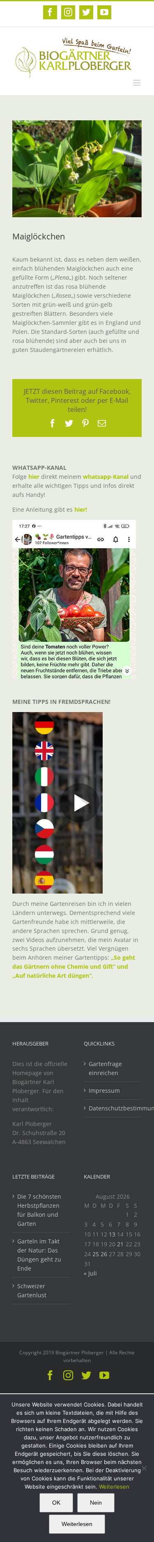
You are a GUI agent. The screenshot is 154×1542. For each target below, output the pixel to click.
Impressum (104, 1090)
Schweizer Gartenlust (31, 1290)
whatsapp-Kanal (106, 476)
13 (112, 1234)
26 (104, 1254)
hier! (81, 509)
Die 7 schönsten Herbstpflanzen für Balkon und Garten (39, 1210)
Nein (96, 1502)
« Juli (90, 1273)
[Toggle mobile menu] (137, 82)
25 (95, 1254)
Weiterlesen (114, 1486)
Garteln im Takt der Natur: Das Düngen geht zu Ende (39, 1254)
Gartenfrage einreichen (105, 1068)
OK (56, 1502)
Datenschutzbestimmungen (113, 1108)
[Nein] (144, 1468)
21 (120, 1244)
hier (33, 476)
